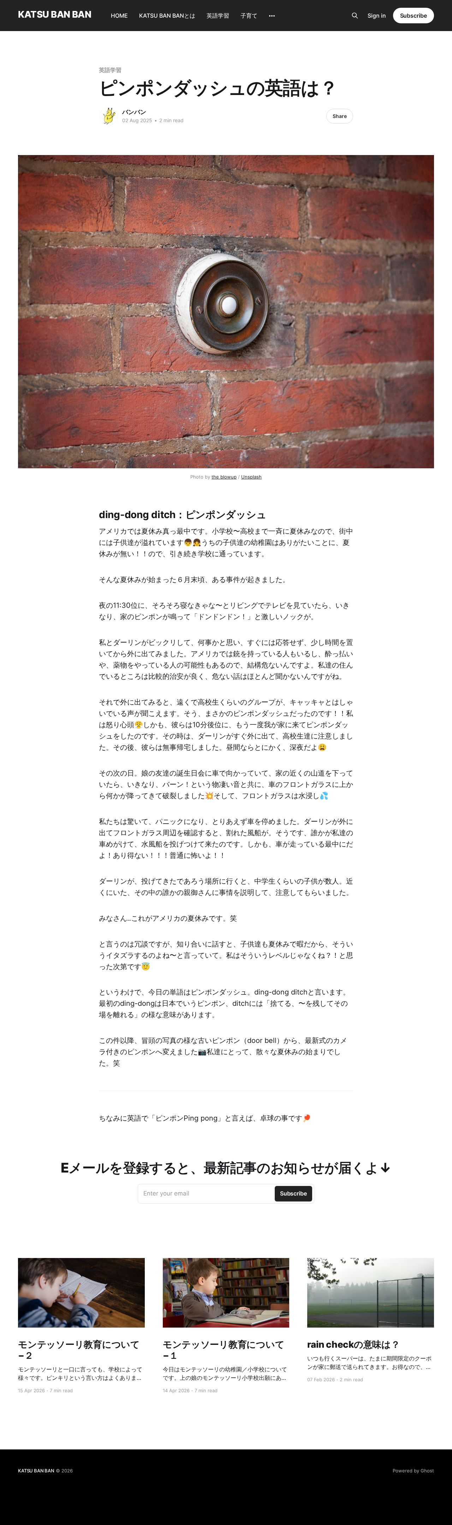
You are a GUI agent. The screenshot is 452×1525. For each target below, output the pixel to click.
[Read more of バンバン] (109, 116)
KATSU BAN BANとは (167, 15)
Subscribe (413, 15)
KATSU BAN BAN (54, 14)
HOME (119, 15)
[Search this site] (355, 15)
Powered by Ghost (413, 1470)
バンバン (134, 111)
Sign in (377, 15)
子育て (248, 15)
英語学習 (218, 15)
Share (340, 116)
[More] (272, 16)
